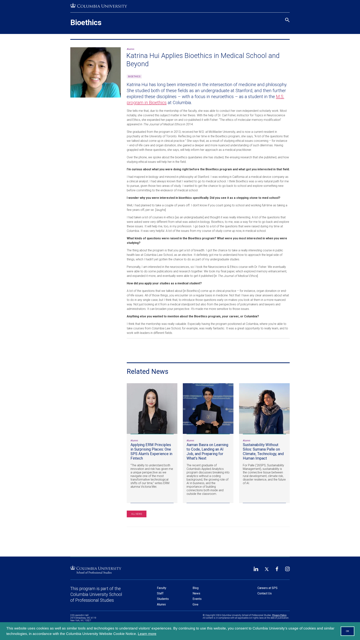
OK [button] (347, 631)
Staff (160, 593)
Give (195, 604)
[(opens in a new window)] (98, 5)
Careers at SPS (267, 588)
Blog (196, 588)
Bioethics (86, 22)
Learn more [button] (147, 634)
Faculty (161, 588)
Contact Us (264, 593)
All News (136, 514)
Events (197, 599)
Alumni (161, 604)
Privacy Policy (279, 615)
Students (163, 599)
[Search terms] (286, 4)
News (196, 593)
